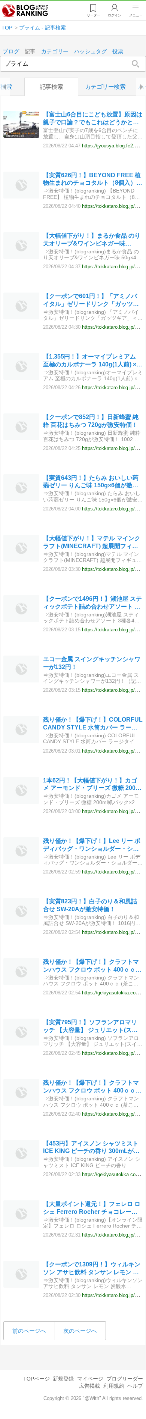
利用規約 (113, 1386)
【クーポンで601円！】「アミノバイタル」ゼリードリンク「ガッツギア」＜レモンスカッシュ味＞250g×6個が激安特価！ (92, 300)
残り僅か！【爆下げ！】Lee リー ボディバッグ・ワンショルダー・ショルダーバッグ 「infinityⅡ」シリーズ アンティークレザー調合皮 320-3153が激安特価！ (92, 845)
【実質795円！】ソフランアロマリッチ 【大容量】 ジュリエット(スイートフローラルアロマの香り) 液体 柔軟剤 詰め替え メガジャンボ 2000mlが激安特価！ (90, 1026)
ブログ (11, 52)
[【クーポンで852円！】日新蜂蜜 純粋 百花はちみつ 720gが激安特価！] (21, 438)
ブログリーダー (124, 1379)
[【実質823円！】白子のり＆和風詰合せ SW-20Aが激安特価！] (21, 922)
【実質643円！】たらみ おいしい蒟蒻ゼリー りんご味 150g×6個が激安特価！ (91, 482)
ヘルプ (135, 1386)
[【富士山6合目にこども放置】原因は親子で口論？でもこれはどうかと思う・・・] (21, 135)
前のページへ (29, 1331)
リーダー (93, 15)
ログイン (114, 15)
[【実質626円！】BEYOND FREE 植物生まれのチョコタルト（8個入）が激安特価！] (21, 196)
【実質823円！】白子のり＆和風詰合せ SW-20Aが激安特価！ (90, 905)
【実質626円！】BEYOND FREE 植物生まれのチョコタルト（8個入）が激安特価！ (92, 179)
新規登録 (63, 1379)
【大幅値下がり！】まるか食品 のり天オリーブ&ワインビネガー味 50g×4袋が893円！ (91, 240)
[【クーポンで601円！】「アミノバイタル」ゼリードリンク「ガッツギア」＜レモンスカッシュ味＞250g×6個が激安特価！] (21, 317)
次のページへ (80, 1331)
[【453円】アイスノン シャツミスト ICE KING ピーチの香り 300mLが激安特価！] (21, 1165)
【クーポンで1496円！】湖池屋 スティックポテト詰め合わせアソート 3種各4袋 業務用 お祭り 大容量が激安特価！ (92, 603)
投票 (117, 52)
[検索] (136, 63)
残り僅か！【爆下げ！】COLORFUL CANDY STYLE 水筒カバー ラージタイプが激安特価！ (93, 724)
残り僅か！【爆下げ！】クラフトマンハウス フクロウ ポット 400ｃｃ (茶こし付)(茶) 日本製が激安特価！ (91, 966)
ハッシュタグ (90, 52)
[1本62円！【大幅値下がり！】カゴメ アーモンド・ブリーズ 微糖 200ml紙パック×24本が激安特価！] (21, 801)
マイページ (90, 1379)
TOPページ (36, 1379)
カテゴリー (55, 52)
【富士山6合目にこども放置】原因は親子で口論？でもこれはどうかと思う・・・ (92, 118)
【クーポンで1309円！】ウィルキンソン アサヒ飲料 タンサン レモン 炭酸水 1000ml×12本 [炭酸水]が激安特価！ (91, 1268)
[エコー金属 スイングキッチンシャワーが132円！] (21, 680)
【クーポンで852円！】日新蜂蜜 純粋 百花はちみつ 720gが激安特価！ (91, 421)
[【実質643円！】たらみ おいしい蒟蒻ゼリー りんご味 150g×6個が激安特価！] (21, 499)
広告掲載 (89, 1386)
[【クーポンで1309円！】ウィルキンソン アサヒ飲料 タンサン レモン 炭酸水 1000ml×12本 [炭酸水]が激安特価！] (21, 1285)
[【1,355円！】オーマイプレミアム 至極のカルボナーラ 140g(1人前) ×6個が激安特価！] (21, 378)
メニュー (136, 15)
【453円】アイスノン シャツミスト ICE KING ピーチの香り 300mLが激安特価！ (91, 1148)
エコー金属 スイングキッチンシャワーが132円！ (91, 663)
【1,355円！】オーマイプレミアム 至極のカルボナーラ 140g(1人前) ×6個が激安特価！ (91, 361)
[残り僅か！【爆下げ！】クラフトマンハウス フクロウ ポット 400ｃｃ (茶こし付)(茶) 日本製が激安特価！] (21, 983)
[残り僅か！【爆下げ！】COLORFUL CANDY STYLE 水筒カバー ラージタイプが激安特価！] (21, 741)
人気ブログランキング (25, 10)
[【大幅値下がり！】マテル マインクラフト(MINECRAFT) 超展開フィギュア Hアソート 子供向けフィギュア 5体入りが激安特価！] (21, 559)
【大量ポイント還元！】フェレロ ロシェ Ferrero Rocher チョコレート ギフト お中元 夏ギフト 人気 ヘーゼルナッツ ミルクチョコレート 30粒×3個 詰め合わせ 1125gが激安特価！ (92, 1208)
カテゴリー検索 (105, 87)
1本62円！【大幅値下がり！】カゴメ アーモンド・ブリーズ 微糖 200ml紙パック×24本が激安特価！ (92, 785)
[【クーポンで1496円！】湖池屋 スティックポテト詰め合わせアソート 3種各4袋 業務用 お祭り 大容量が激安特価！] (21, 620)
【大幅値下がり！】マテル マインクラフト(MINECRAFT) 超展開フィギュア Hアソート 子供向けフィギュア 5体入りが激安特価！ (91, 542)
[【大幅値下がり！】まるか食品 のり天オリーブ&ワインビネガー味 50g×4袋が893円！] (21, 257)
